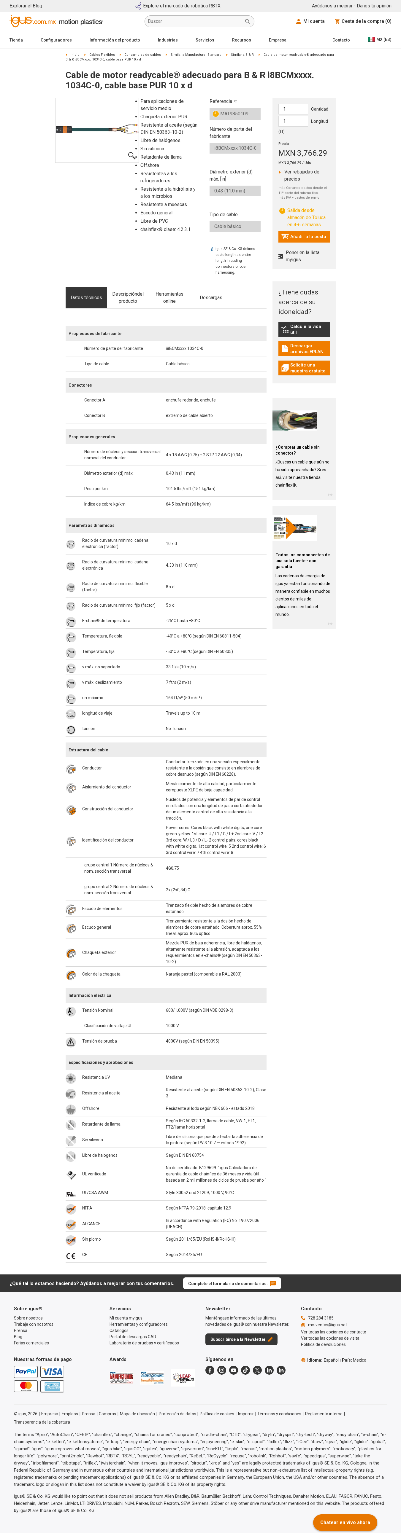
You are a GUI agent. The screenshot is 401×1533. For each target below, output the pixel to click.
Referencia (221, 101)
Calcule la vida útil (305, 329)
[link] (304, 331)
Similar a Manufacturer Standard (196, 55)
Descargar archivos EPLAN (305, 348)
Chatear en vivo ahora (345, 1522)
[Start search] (247, 21)
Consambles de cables (142, 55)
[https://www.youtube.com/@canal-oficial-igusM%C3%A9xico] (233, 1370)
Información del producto (115, 40)
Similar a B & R (242, 55)
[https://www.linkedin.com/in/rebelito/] (281, 1370)
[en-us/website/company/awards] (121, 1377)
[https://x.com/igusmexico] (257, 1370)
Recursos (241, 40)
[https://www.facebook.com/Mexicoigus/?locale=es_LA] (209, 1370)
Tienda (16, 40)
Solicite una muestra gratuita (305, 368)
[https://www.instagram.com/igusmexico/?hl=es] (221, 1370)
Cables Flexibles (102, 55)
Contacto (341, 40)
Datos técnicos (86, 297)
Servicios (205, 40)
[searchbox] (195, 21)
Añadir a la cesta (303, 238)
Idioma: (323, 1360)
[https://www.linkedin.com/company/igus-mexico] (269, 1370)
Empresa (277, 40)
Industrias (168, 40)
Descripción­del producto (128, 297)
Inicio (75, 55)
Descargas (211, 297)
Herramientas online (169, 297)
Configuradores (56, 40)
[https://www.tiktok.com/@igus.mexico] (245, 1370)
